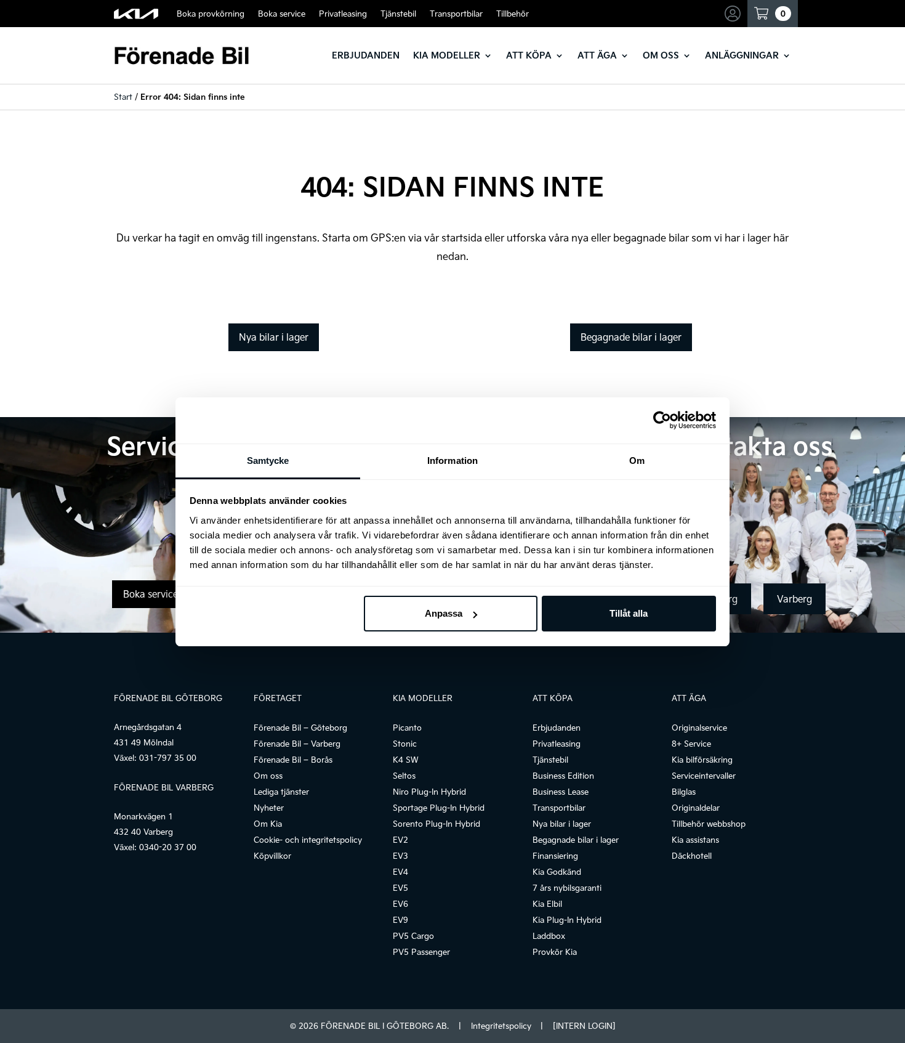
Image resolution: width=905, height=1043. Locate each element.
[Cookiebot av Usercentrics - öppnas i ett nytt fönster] (662, 420)
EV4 (400, 871)
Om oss (661, 55)
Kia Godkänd (557, 871)
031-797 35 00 (167, 757)
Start (123, 96)
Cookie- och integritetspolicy (308, 839)
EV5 (400, 887)
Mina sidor (734, 13)
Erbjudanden (366, 55)
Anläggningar (742, 55)
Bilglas (684, 791)
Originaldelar (696, 807)
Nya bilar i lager (273, 337)
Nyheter (269, 807)
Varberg (794, 599)
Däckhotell (692, 855)
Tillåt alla (628, 613)
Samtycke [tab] (268, 460)
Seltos (404, 775)
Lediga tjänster (281, 791)
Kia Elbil (547, 903)
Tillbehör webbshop (709, 823)
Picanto (407, 727)
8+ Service (691, 743)
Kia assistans (695, 839)
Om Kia (268, 823)
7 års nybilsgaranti (567, 887)
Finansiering (555, 855)
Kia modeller (446, 55)
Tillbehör (512, 13)
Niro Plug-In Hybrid (429, 791)
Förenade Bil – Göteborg (300, 727)
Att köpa (529, 55)
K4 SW (406, 759)
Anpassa (443, 613)
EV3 (400, 855)
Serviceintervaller (704, 775)
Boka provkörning (210, 13)
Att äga (597, 55)
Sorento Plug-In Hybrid (436, 823)
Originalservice (699, 727)
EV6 (400, 903)
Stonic (405, 743)
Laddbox (549, 935)
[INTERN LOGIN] (584, 1025)
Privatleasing (343, 13)
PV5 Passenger (421, 951)
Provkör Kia (555, 951)
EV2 (400, 839)
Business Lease (561, 791)
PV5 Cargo (413, 935)
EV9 (400, 919)
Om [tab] (637, 460)
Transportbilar (456, 13)
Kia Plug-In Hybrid (567, 919)
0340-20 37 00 (167, 847)
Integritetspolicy (501, 1025)
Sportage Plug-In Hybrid (439, 807)
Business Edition (563, 775)
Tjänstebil (398, 13)
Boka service (281, 13)
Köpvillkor (272, 855)
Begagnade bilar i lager (631, 337)
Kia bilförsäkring (702, 759)
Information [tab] (452, 460)
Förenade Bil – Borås (293, 759)
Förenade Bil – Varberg (297, 743)
